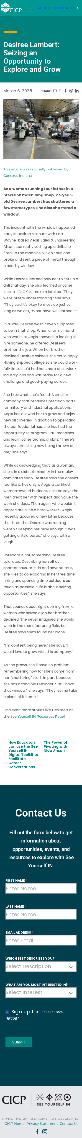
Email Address (19, 932)
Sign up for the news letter (34, 1015)
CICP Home (15, 1123)
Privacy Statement (42, 1123)
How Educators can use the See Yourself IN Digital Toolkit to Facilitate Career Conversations (23, 754)
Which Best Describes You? (30, 958)
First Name (16, 881)
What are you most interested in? (37, 985)
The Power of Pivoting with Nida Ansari (55, 746)
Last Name (15, 906)
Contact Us (69, 1123)
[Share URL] (55, 90)
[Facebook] (65, 90)
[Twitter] (60, 90)
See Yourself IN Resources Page (37, 716)
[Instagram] (71, 90)
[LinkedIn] (77, 90)
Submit (19, 1042)
